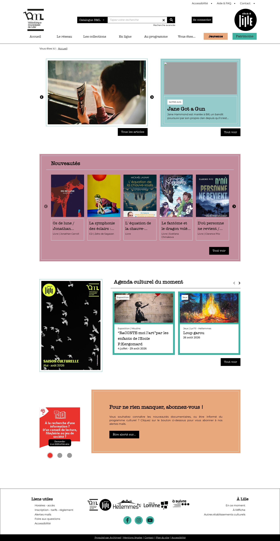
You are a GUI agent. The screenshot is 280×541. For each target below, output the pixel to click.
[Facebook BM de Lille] (127, 520)
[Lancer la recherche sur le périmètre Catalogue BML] (171, 20)
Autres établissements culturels (224, 514)
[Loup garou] (209, 323)
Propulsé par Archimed (108, 537)
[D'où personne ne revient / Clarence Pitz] (212, 208)
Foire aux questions (47, 518)
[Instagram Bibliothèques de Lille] (139, 520)
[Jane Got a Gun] (200, 93)
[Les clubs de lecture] (97, 92)
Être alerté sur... (124, 434)
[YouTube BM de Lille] (150, 520)
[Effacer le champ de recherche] (164, 20)
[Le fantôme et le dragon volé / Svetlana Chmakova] (176, 208)
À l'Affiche (239, 509)
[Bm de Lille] (33, 20)
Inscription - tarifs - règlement (54, 509)
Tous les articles (132, 132)
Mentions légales (132, 537)
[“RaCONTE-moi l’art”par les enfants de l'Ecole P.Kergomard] (144, 323)
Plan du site (162, 537)
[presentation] (46, 206)
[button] (64, 36)
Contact (149, 537)
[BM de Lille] (245, 20)
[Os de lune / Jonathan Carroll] (67, 208)
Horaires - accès (45, 505)
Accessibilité (178, 537)
